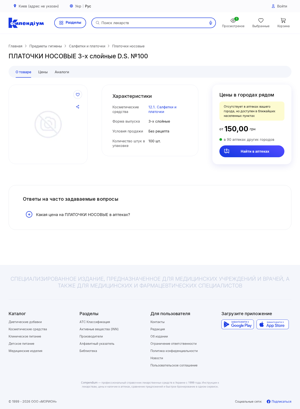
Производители (91, 336)
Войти (282, 6)
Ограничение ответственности (173, 343)
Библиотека (88, 351)
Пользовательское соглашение (173, 365)
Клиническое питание (25, 336)
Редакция (157, 329)
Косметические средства (28, 329)
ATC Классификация (95, 322)
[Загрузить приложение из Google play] (237, 324)
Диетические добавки (25, 322)
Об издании (159, 336)
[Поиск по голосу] (210, 22)
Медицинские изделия (25, 351)
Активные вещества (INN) (99, 329)
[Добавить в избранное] (77, 94)
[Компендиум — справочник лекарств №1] (26, 23)
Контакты (157, 322)
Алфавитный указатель (97, 343)
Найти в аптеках (255, 151)
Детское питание (21, 343)
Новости (156, 358)
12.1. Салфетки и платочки (162, 109)
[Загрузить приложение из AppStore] (273, 324)
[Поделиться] (77, 106)
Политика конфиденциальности (174, 351)
